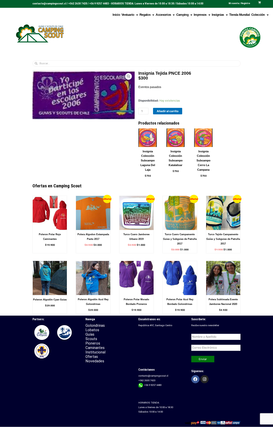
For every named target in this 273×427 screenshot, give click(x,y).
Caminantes (95, 347)
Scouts (91, 339)
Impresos (200, 14)
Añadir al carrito (167, 111)
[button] (128, 76)
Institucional (95, 352)
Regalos (144, 14)
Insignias (218, 14)
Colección (258, 14)
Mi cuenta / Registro (239, 3)
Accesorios (163, 14)
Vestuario (127, 14)
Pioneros (92, 343)
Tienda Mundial (239, 14)
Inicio (116, 14)
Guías (89, 334)
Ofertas (91, 356)
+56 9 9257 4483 (153, 385)
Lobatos (92, 330)
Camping (182, 14)
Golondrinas (95, 325)
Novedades (94, 361)
